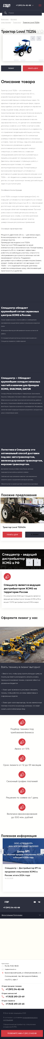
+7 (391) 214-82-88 (23, 5)
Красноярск (33, 5)
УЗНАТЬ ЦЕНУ (33, 68)
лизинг (35, 535)
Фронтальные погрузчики (12, 915)
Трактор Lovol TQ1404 (14, 527)
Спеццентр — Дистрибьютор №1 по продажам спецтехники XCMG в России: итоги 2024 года (23, 872)
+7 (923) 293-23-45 (15, 1004)
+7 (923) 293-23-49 (15, 996)
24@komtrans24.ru (10, 969)
